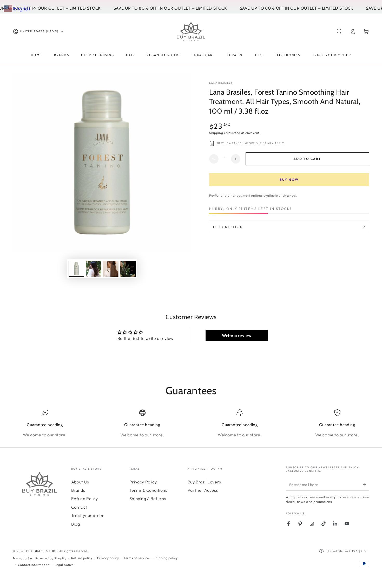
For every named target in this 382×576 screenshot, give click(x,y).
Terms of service (136, 558)
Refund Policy (84, 498)
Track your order (87, 515)
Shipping (216, 133)
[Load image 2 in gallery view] (93, 269)
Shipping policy (165, 558)
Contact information (34, 565)
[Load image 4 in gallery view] (128, 269)
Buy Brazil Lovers (204, 481)
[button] (339, 31)
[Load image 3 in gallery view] (110, 269)
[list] (191, 423)
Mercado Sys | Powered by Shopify (39, 558)
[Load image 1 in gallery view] (76, 269)
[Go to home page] (191, 31)
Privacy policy (108, 558)
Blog (75, 524)
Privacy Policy (143, 481)
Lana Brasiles (221, 83)
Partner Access (203, 490)
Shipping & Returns (147, 498)
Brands (78, 490)
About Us (80, 481)
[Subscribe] (366, 484)
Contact (79, 507)
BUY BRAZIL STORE (41, 551)
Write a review (236, 335)
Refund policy (82, 558)
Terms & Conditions (148, 490)
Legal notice (64, 565)
